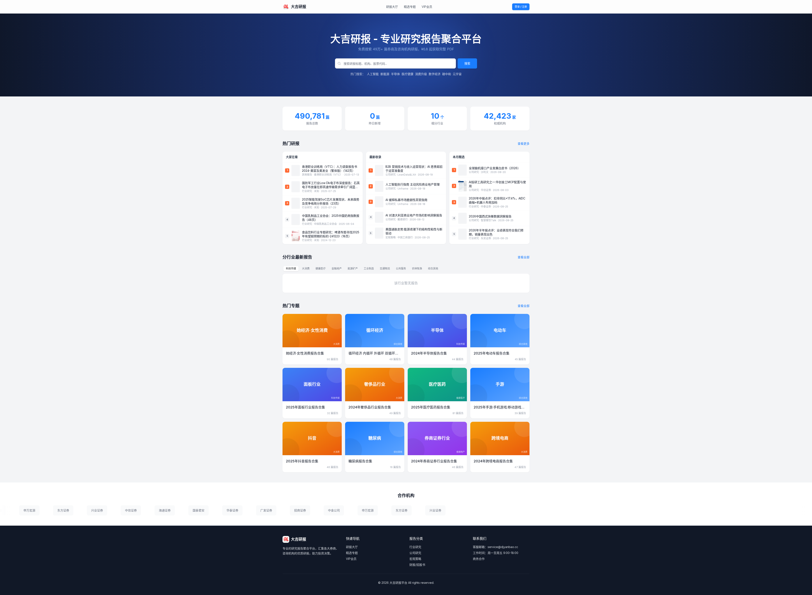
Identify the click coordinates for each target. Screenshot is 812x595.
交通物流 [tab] (385, 268)
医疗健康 (407, 74)
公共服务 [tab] (401, 268)
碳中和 (446, 74)
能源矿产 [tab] (353, 268)
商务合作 (479, 559)
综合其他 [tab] (433, 268)
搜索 (467, 63)
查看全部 (523, 257)
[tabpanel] (406, 283)
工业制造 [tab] (369, 268)
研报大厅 (392, 6)
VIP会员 (427, 6)
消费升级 (421, 74)
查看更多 (523, 143)
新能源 (384, 74)
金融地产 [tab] (337, 268)
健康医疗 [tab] (320, 268)
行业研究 (415, 547)
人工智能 (373, 74)
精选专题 (410, 6)
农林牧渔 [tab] (417, 268)
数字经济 (434, 74)
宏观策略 (415, 559)
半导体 (395, 74)
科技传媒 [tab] (291, 268)
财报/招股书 (417, 564)
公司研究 (415, 553)
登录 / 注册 (521, 6)
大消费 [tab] (306, 268)
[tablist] (362, 268)
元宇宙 (457, 74)
